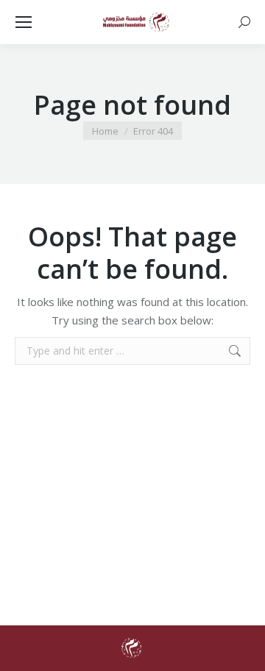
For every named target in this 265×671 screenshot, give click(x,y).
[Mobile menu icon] (23, 22)
